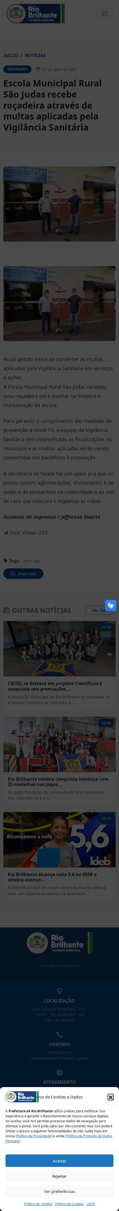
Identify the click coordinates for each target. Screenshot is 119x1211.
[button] (110, 1097)
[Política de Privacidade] (33, 1136)
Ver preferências (59, 1191)
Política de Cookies (69, 1204)
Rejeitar (59, 1176)
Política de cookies (38, 1204)
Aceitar (59, 1161)
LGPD (91, 1204)
